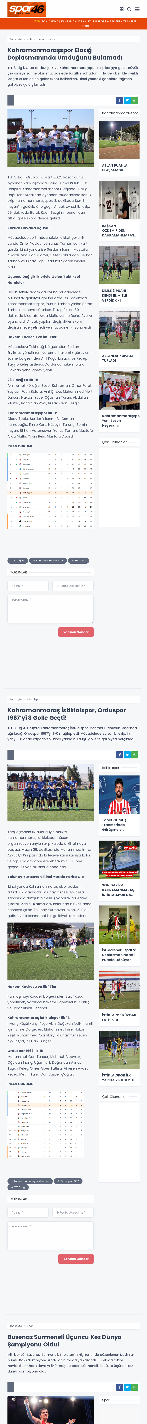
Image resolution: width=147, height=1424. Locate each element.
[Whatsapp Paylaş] (134, 100)
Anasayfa (15, 39)
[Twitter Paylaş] (127, 100)
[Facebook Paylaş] (119, 100)
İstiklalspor (34, 699)
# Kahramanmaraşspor (48, 560)
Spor (30, 1326)
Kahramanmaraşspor (41, 39)
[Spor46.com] (26, 9)
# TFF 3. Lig (78, 560)
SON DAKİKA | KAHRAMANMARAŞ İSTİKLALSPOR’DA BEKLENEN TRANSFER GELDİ (85, 24)
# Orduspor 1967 (68, 1181)
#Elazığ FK (17, 560)
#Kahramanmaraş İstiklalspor (30, 1181)
